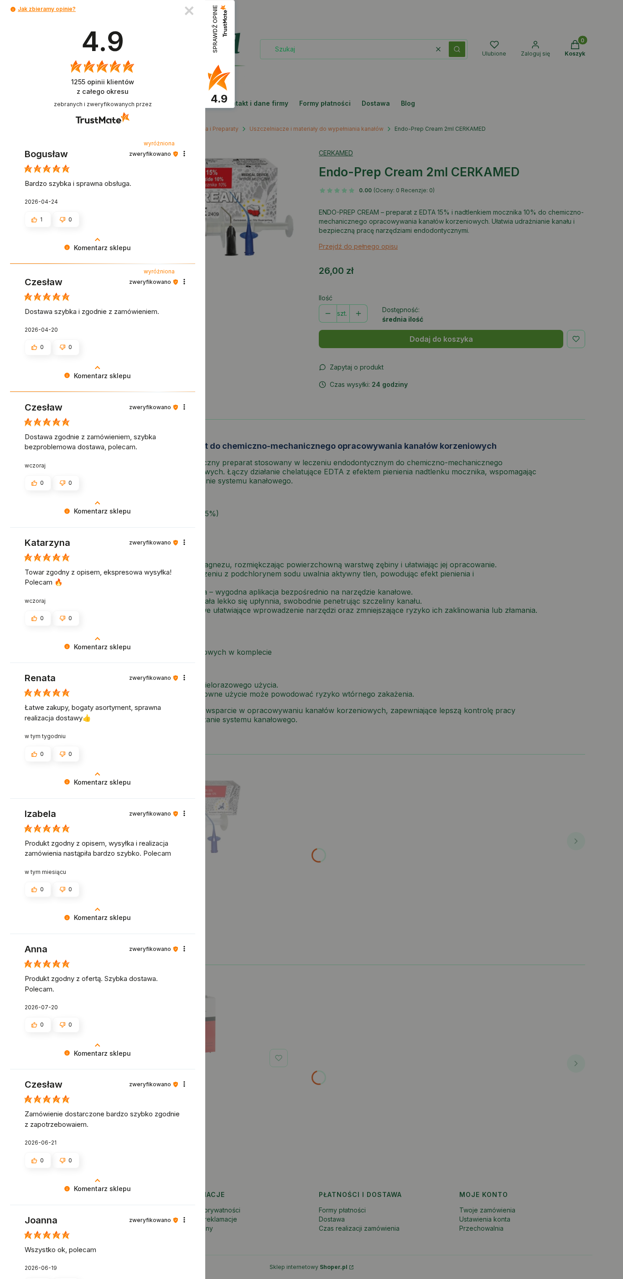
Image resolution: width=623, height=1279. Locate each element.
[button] (13, 9)
